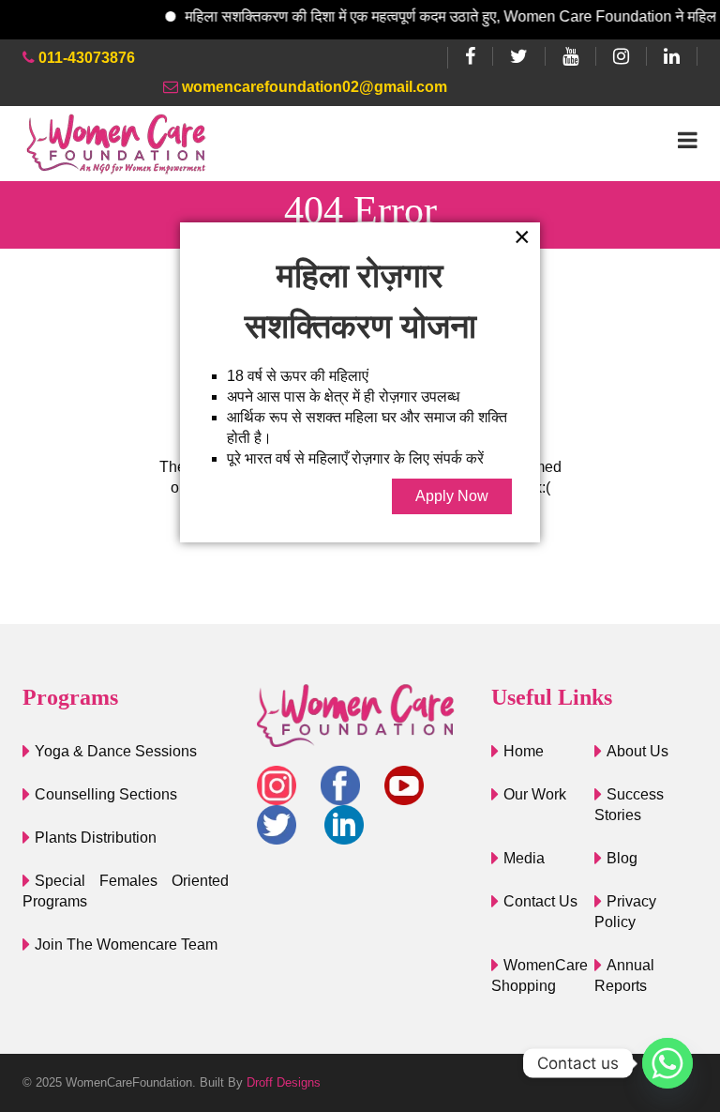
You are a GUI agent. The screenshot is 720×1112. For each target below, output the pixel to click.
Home (523, 751)
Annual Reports (624, 975)
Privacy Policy (625, 911)
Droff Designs (284, 1082)
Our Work (534, 794)
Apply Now (451, 496)
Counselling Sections (106, 794)
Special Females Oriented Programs (125, 891)
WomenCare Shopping (539, 975)
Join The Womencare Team (126, 944)
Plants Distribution (96, 837)
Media (524, 858)
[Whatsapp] (667, 1063)
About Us (637, 751)
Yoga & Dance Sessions (116, 751)
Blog (622, 858)
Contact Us (540, 901)
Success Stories (629, 804)
